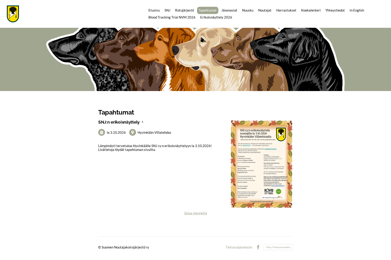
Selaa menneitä (195, 213)
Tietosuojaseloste (239, 247)
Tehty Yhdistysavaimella (278, 247)
